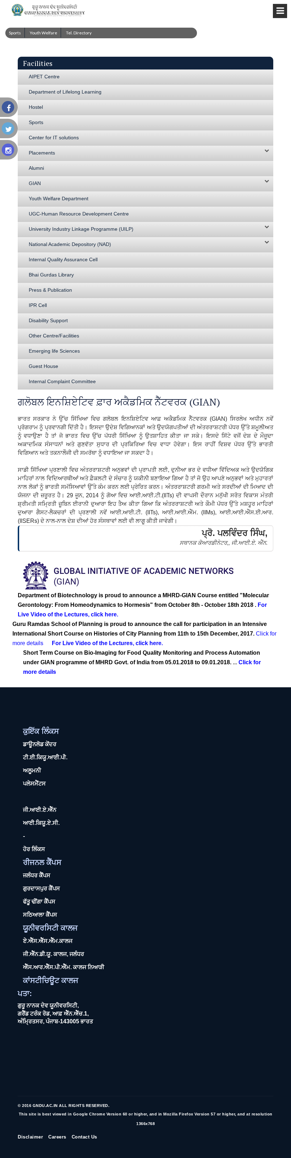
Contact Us (84, 1137)
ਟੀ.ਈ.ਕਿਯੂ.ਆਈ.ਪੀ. (45, 757)
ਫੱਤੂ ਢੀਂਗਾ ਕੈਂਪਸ (39, 902)
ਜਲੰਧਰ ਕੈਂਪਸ (36, 875)
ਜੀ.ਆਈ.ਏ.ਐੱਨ (39, 810)
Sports (15, 32)
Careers (57, 1137)
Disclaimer (30, 1137)
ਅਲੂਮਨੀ (32, 770)
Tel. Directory (79, 32)
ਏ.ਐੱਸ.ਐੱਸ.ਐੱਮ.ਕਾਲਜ (47, 941)
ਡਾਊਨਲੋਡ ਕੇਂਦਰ (39, 744)
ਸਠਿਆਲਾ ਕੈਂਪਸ (40, 915)
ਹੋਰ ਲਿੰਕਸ (34, 849)
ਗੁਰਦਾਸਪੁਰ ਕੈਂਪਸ (41, 888)
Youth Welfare (43, 32)
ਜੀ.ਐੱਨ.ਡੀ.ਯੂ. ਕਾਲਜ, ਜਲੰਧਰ (53, 954)
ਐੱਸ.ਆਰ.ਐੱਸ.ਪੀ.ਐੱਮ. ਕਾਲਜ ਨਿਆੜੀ (63, 967)
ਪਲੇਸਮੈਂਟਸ (34, 784)
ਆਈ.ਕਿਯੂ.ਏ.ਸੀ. (41, 823)
